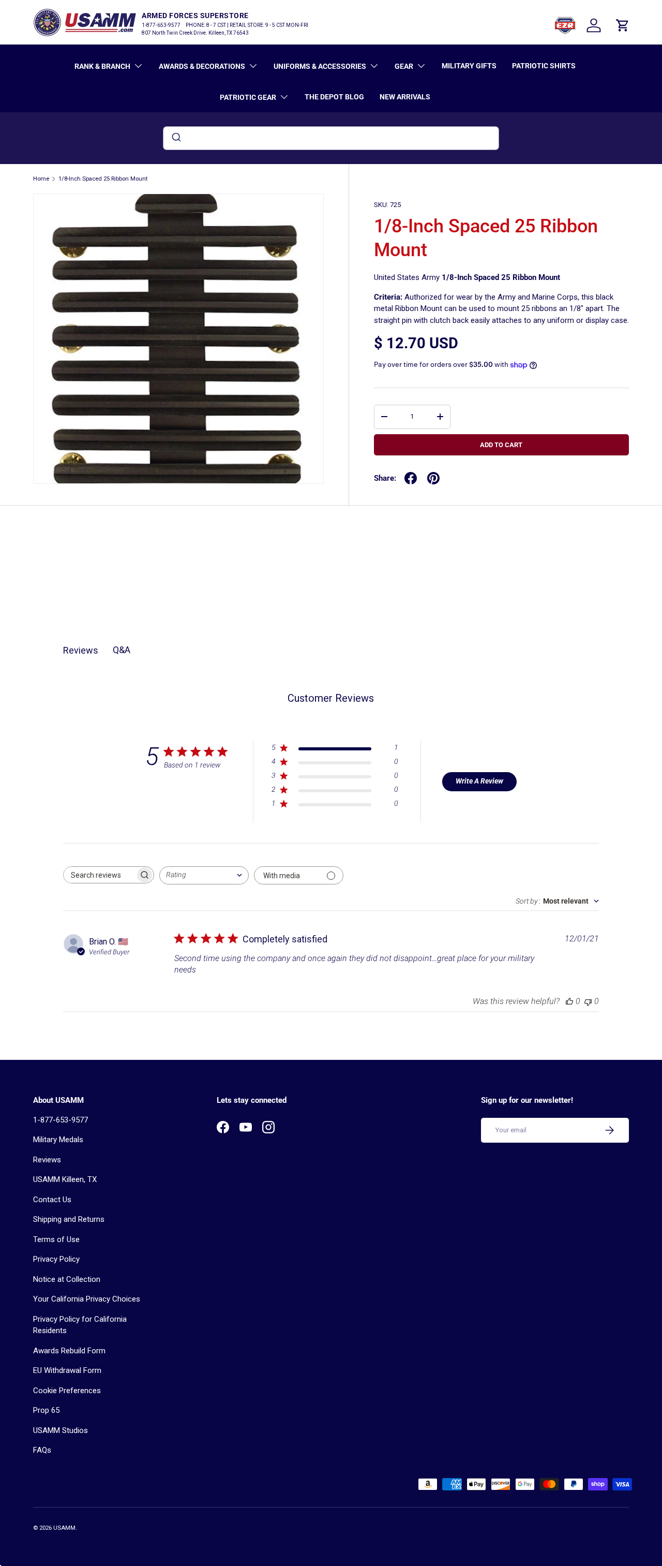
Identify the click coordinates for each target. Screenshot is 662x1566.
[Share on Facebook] (410, 478)
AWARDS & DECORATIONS (202, 66)
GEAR (404, 66)
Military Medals (58, 1139)
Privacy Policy (56, 1259)
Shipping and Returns (68, 1219)
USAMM (64, 1528)
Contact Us (52, 1199)
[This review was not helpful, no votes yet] (588, 1001)
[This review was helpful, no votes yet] (569, 1001)
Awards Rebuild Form (69, 1350)
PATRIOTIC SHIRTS (544, 66)
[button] (622, 25)
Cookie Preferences (67, 1390)
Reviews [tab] (80, 650)
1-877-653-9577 (60, 1120)
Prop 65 (46, 1410)
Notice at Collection (66, 1279)
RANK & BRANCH (102, 66)
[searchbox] (99, 875)
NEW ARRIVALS (405, 97)
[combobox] (331, 138)
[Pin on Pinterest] (433, 478)
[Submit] (175, 138)
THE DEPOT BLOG (334, 97)
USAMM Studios (60, 1430)
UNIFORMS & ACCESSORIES (320, 66)
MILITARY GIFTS (469, 66)
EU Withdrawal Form (67, 1370)
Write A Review (479, 781)
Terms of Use (56, 1239)
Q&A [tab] (121, 649)
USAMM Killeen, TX (65, 1179)
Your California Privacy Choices (86, 1299)
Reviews (47, 1159)
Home (41, 179)
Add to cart (501, 445)
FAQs (42, 1450)
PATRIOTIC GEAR (248, 97)
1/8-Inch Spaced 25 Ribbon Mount (102, 179)
